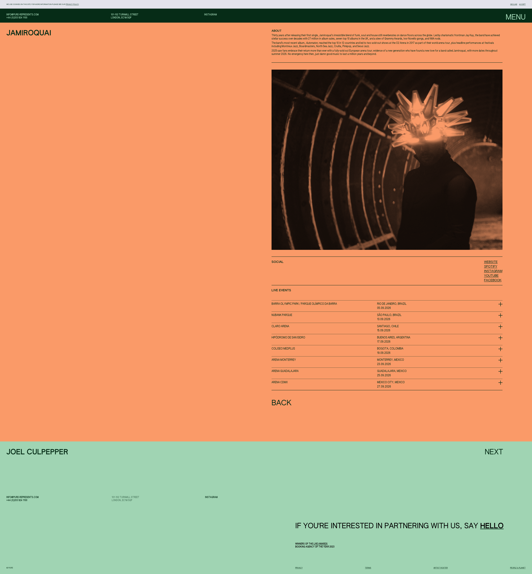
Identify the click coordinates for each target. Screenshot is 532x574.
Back (275, 402)
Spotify (490, 266)
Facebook (493, 280)
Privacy (299, 568)
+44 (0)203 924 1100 (16, 17)
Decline (513, 4)
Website (491, 262)
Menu (516, 17)
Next (494, 452)
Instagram (210, 14)
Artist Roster (440, 568)
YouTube (491, 275)
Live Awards (321, 544)
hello (492, 526)
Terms (368, 568)
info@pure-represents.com (22, 14)
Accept (522, 4)
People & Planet (518, 568)
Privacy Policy (72, 4)
